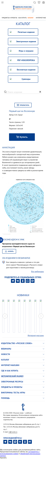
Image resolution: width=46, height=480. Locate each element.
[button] (41, 316)
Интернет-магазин (36, 335)
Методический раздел (12, 376)
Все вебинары (37, 271)
